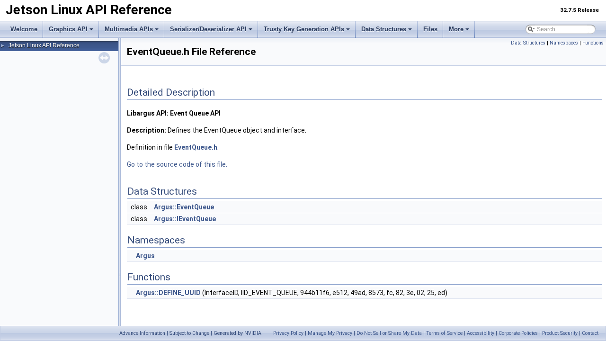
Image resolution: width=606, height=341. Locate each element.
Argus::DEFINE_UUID (168, 292)
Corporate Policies (518, 333)
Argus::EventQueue (184, 207)
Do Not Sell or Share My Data (389, 333)
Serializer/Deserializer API (208, 29)
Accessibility (480, 333)
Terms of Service (444, 333)
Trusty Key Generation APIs (304, 29)
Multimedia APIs (129, 29)
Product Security (560, 333)
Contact (590, 333)
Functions (593, 43)
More (456, 29)
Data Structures (383, 29)
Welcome (23, 29)
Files (430, 29)
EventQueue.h (195, 147)
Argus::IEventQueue (185, 219)
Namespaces (564, 43)
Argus (145, 256)
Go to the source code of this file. (177, 164)
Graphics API (68, 29)
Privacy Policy (288, 333)
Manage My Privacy (330, 333)
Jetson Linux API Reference (44, 45)
